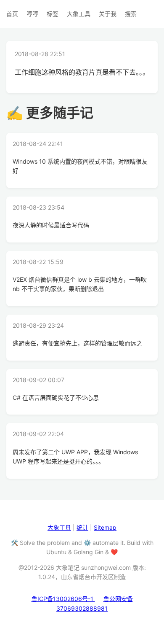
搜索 (131, 13)
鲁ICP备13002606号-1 (63, 598)
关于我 (107, 13)
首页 (12, 13)
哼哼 (32, 13)
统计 (82, 527)
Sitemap (105, 527)
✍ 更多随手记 (49, 113)
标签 (52, 13)
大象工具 (78, 13)
